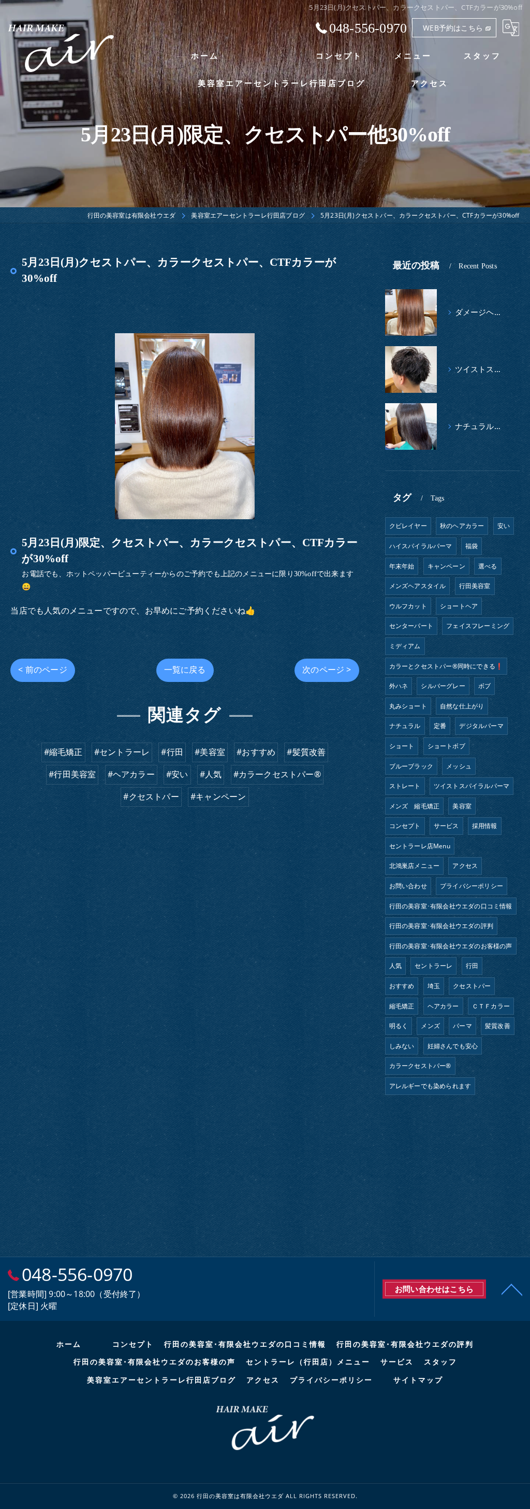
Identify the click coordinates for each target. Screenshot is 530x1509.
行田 (472, 965)
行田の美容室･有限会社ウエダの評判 (441, 925)
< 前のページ (42, 669)
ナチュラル (405, 725)
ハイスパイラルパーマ (420, 546)
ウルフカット (408, 606)
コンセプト (405, 825)
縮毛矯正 (402, 1006)
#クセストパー (151, 796)
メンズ (430, 1025)
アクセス (465, 865)
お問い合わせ (408, 885)
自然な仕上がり (462, 706)
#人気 (211, 774)
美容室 (462, 806)
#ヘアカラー (131, 774)
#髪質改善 (306, 752)
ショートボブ (446, 746)
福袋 (471, 546)
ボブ (484, 685)
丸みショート (408, 706)
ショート (402, 746)
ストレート (405, 785)
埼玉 (434, 985)
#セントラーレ (122, 752)
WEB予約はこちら (453, 28)
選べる (487, 566)
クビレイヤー (408, 525)
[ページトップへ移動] (512, 1288)
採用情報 (484, 825)
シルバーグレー (443, 685)
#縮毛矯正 (63, 752)
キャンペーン (446, 566)
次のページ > (326, 669)
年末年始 (402, 566)
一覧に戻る (185, 669)
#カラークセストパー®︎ (277, 774)
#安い (177, 774)
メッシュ (459, 766)
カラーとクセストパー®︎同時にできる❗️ (446, 666)
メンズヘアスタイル (417, 585)
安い (503, 525)
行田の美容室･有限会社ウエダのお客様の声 (450, 946)
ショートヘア (459, 606)
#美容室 (210, 752)
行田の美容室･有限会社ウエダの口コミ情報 (450, 906)
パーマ (462, 1025)
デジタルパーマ (481, 725)
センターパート (411, 625)
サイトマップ (418, 1380)
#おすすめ (256, 752)
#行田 (172, 752)
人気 (395, 965)
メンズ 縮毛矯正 (414, 806)
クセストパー (472, 985)
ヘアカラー (443, 1006)
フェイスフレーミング (477, 625)
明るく (398, 1025)
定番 (440, 725)
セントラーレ (433, 965)
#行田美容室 (72, 774)
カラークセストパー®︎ (420, 1065)
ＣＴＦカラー (491, 1006)
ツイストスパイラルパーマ (471, 785)
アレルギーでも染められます (430, 1085)
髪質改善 (497, 1025)
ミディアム (405, 646)
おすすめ (402, 985)
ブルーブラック (411, 766)
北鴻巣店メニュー (414, 865)
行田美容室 (475, 585)
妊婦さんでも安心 (453, 1046)
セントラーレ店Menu (419, 846)
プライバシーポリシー (471, 885)
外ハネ (398, 685)
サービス (446, 825)
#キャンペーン (218, 796)
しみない (402, 1046)
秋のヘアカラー (462, 525)
